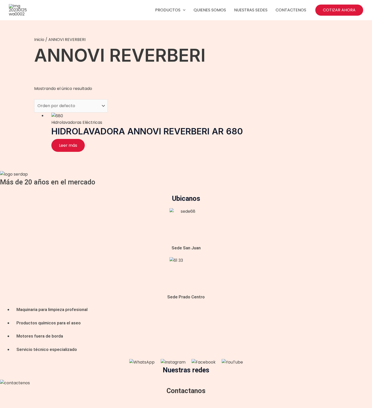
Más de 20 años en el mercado (47, 182)
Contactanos (186, 391)
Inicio (39, 39)
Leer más (68, 145)
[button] (339, 10)
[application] (182, 10)
